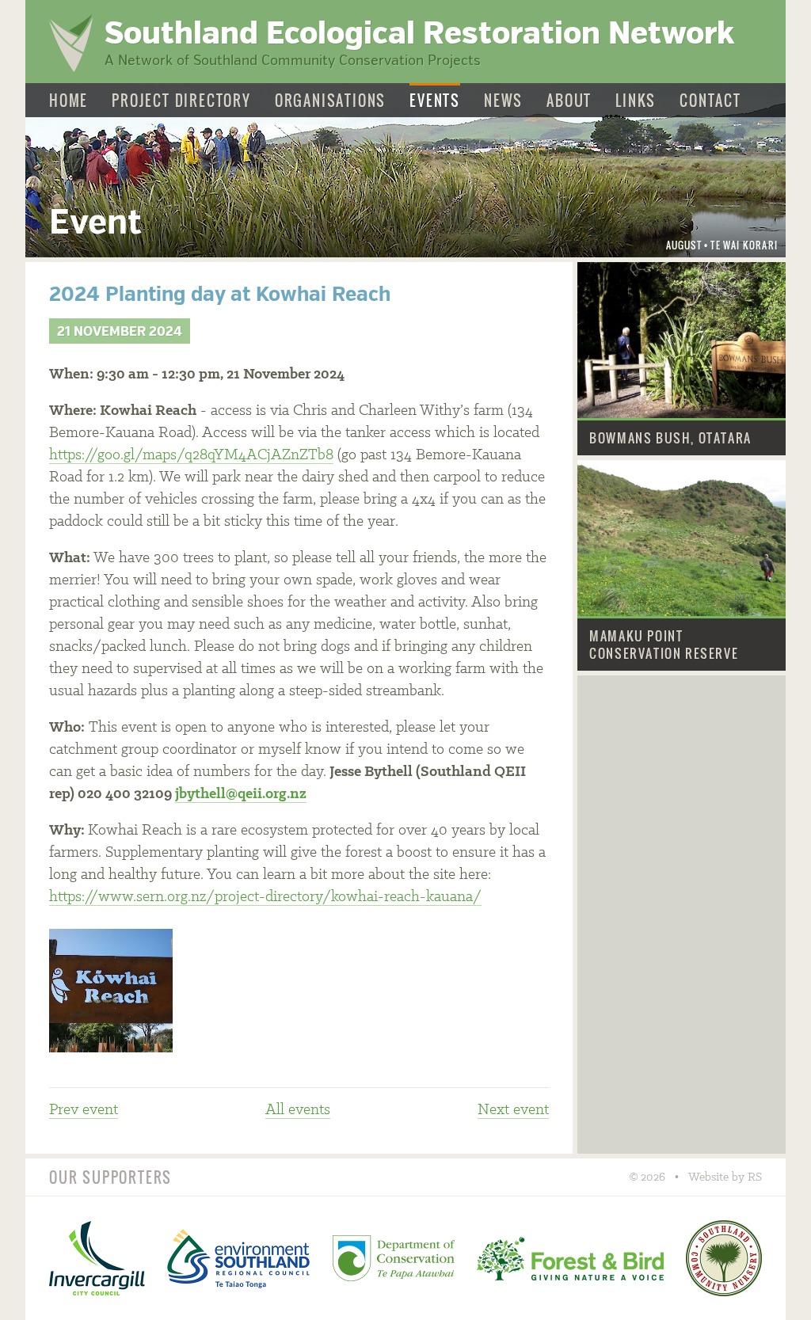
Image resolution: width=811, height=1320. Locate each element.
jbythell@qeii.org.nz (241, 794)
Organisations (330, 101)
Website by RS (725, 1177)
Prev (83, 1110)
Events (434, 101)
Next (513, 1110)
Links (635, 101)
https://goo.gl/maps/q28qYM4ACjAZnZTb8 (191, 455)
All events (297, 1110)
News (503, 101)
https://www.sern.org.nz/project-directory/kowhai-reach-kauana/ (265, 897)
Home (68, 101)
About (569, 101)
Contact (710, 101)
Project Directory (181, 101)
